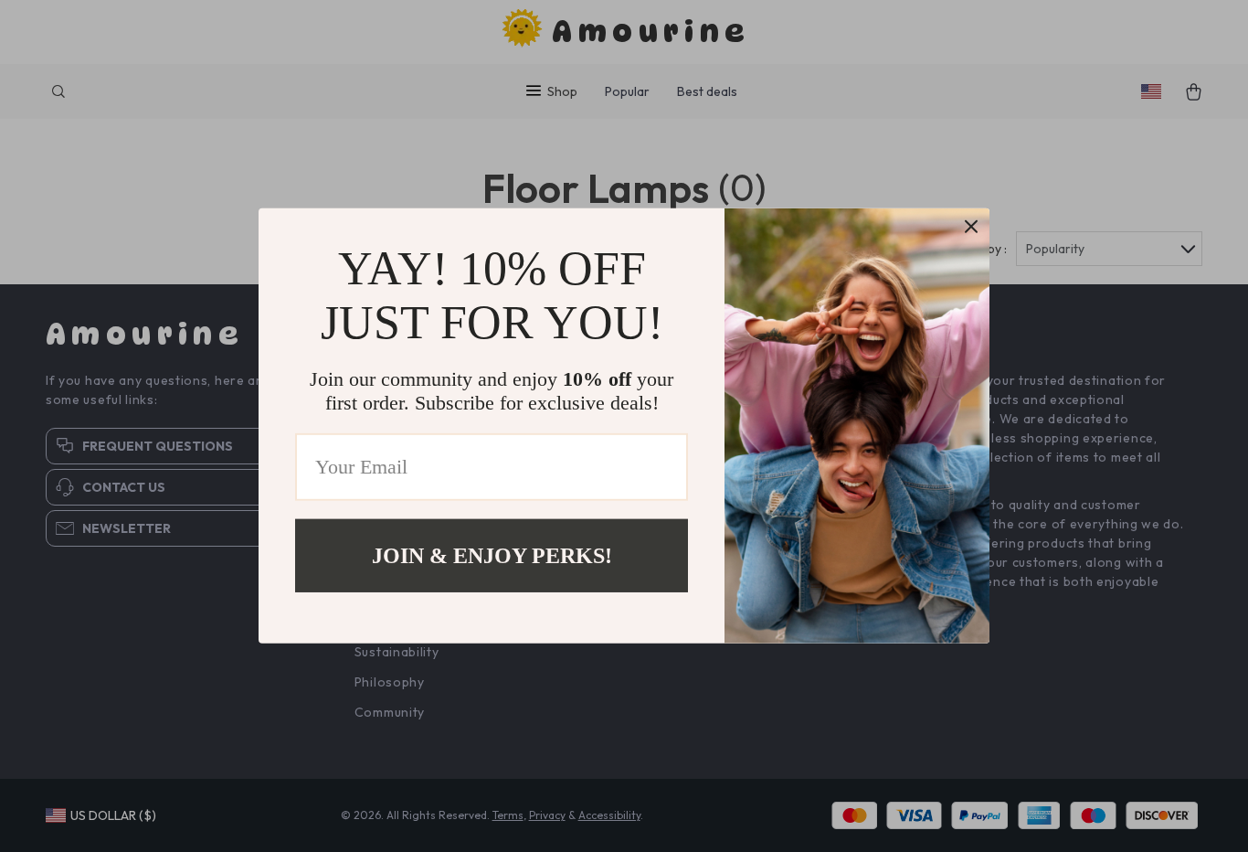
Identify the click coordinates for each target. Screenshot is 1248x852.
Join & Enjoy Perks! (492, 556)
